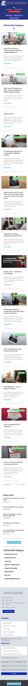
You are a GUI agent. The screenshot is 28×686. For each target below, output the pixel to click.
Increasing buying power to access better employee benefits (13, 153)
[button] (14, 7)
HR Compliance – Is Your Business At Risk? (12, 388)
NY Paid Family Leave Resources (11, 651)
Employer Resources (10, 554)
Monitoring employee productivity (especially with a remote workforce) (14, 311)
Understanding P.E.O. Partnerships (13, 507)
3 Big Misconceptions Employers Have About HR (13, 235)
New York (7, 575)
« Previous (6, 485)
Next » (23, 485)
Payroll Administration (8, 635)
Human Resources (10, 557)
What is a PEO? (9, 114)
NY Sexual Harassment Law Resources (12, 654)
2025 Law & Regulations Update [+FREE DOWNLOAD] (12, 515)
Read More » (8, 63)
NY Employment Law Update (11, 523)
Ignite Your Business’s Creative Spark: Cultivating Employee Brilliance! (13, 50)
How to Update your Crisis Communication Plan (13, 350)
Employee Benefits (7, 623)
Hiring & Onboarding (10, 568)
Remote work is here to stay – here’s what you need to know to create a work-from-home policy (14, 195)
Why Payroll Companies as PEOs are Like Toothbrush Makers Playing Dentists (13, 90)
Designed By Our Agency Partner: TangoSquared (11, 639)
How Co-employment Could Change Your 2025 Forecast (13, 531)
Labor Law (7, 561)
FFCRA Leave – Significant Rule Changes (13, 272)
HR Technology (6, 629)
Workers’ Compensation (11, 564)
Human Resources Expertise (10, 626)
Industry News (8, 571)
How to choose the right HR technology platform (13, 463)
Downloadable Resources (12, 578)
